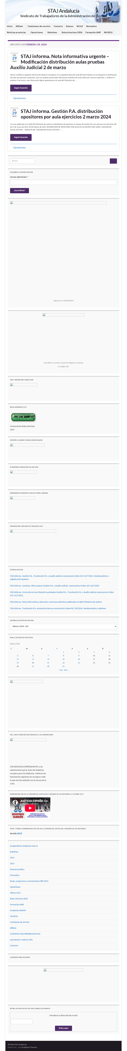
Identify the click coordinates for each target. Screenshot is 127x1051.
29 (63, 666)
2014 (12, 858)
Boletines (53, 32)
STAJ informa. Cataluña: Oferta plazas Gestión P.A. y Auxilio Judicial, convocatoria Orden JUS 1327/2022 (54, 586)
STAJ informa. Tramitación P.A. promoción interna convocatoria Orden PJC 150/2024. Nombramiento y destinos (58, 608)
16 (79, 659)
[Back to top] (120, 1044)
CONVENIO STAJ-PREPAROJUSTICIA (25, 934)
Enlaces (69, 26)
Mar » (66, 670)
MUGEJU (108, 32)
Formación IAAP (93, 32)
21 (48, 663)
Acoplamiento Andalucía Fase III (24, 846)
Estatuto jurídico (17, 869)
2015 (12, 864)
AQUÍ (19, 833)
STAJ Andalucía (63, 11)
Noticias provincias (16, 32)
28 (48, 666)
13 (33, 659)
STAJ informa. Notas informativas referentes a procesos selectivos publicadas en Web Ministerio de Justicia (56, 602)
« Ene (61, 670)
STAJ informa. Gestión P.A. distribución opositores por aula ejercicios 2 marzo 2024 (66, 113)
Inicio (9, 26)
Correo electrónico (19, 177)
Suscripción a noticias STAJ (21, 940)
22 (63, 663)
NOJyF (80, 26)
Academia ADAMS (18, 910)
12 (18, 659)
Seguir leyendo (21, 88)
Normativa (91, 26)
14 (48, 659)
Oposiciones (37, 32)
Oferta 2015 (15, 893)
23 (79, 663)
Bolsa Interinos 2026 (72, 32)
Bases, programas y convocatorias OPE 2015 (29, 881)
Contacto (58, 26)
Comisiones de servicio (39, 26)
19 (18, 663)
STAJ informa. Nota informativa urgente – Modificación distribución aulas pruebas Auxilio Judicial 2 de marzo (59, 61)
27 (33, 666)
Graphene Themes (29, 1047)
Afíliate (19, 26)
